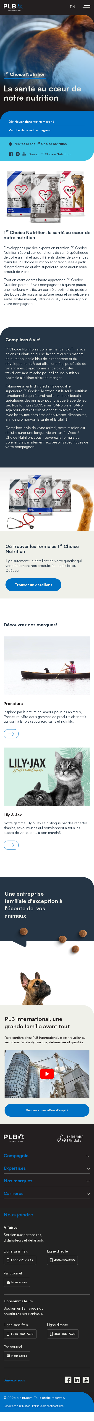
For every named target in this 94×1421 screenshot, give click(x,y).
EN (72, 6)
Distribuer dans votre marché (31, 121)
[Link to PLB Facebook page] (68, 1380)
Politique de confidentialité (47, 1406)
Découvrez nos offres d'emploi (47, 1110)
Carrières (14, 1193)
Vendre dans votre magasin (30, 130)
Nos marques (18, 1180)
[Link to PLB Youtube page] (85, 1380)
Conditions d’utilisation (17, 1406)
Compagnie (16, 1155)
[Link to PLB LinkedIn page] (77, 1380)
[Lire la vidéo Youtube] (47, 1074)
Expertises (15, 1168)
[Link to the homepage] (13, 7)
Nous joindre (18, 1214)
